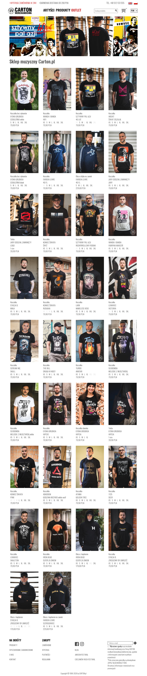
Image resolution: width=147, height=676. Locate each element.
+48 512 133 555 (117, 3)
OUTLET (76, 10)
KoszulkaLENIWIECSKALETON (14, 557)
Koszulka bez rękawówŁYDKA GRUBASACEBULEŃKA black (18, 179)
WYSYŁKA (45, 649)
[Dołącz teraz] (135, 643)
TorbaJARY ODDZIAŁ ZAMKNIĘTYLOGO (20, 242)
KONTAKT (12, 659)
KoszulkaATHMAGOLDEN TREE (81, 494)
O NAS (11, 654)
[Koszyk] (124, 11)
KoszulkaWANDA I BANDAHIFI (49, 116)
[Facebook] (77, 644)
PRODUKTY (63, 10)
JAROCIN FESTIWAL (81, 654)
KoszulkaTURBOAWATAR (79, 368)
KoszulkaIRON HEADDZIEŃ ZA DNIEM (49, 557)
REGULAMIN (46, 659)
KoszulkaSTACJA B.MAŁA (14, 305)
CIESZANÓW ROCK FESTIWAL (85, 659)
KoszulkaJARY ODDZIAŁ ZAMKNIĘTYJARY (119, 179)
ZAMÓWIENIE (46, 645)
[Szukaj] (116, 11)
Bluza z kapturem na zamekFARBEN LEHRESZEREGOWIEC (53, 620)
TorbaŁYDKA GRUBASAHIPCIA (115, 431)
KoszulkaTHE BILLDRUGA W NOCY (49, 368)
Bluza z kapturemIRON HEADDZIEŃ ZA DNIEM (82, 557)
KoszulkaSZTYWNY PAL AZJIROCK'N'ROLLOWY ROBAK (86, 242)
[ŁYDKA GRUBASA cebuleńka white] (73, 36)
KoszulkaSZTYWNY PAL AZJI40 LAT (83, 116)
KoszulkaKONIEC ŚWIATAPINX (16, 494)
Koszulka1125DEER (112, 494)
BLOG (77, 649)
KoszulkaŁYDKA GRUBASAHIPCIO (49, 431)
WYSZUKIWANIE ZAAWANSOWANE (21, 649)
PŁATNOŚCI (46, 654)
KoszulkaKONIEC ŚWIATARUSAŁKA (49, 305)
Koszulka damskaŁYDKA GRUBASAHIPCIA (82, 431)
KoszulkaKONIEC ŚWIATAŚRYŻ (49, 242)
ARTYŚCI (48, 10)
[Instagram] (82, 644)
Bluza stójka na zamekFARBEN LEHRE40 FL (84, 179)
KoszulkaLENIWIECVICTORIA (112, 305)
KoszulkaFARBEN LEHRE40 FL (49, 179)
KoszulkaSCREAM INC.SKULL (15, 368)
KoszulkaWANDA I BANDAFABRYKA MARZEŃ (116, 242)
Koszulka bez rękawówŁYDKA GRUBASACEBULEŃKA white (18, 116)
